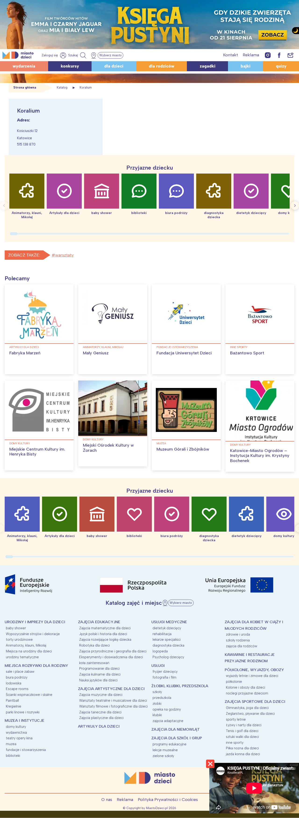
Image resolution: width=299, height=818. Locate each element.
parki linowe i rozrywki (22, 712)
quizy (281, 66)
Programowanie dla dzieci (99, 668)
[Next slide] (295, 205)
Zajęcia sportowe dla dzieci (255, 701)
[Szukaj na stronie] (77, 55)
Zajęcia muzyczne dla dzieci (100, 695)
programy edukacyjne (169, 744)
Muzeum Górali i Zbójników (183, 449)
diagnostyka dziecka (168, 645)
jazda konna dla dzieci (243, 754)
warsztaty (64, 255)
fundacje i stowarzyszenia (177, 347)
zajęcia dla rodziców (241, 646)
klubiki (157, 715)
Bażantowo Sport (247, 353)
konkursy (70, 66)
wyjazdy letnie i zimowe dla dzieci (252, 676)
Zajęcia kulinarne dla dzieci (100, 674)
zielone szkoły (163, 756)
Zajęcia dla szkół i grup (176, 738)
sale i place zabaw (20, 671)
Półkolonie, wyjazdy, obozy (254, 670)
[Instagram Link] (268, 55)
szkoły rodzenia (238, 640)
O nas (106, 799)
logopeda (160, 651)
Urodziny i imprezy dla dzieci (35, 622)
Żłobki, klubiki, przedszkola (179, 686)
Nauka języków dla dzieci (98, 680)
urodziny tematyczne (22, 657)
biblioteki (13, 756)
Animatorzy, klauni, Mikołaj (103, 347)
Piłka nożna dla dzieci (242, 748)
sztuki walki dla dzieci (242, 737)
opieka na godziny (167, 709)
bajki (245, 66)
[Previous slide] (4, 205)
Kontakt (230, 54)
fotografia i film (164, 677)
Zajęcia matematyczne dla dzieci (105, 628)
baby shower (16, 628)
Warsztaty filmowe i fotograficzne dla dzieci (113, 706)
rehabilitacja (162, 634)
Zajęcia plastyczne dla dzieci (101, 718)
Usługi (158, 665)
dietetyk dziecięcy (167, 628)
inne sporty (238, 347)
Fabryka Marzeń (24, 353)
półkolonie (234, 681)
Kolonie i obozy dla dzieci (245, 687)
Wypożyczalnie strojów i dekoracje (33, 634)
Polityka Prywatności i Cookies (168, 799)
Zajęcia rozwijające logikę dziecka (105, 639)
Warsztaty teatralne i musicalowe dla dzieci (113, 700)
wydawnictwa (16, 732)
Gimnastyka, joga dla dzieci (247, 708)
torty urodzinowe (19, 639)
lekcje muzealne (165, 750)
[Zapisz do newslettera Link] (290, 55)
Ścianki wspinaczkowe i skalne (29, 695)
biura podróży (16, 677)
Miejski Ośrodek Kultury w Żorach (108, 448)
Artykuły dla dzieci (24, 347)
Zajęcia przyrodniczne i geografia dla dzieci (112, 651)
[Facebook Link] (279, 55)
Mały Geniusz (96, 353)
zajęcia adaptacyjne (168, 721)
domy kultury (19, 443)
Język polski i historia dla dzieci (103, 634)
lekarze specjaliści (167, 639)
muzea (161, 443)
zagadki (207, 66)
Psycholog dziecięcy (168, 657)
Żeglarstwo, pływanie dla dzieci (250, 713)
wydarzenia (24, 66)
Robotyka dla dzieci (94, 645)
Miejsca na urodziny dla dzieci (29, 651)
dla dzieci (113, 66)
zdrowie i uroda (238, 634)
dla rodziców (161, 66)
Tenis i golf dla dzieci (242, 731)
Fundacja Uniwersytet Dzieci (184, 353)
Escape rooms (17, 689)
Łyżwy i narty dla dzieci (243, 725)
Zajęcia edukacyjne (99, 622)
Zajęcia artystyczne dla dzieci (111, 688)
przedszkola (162, 698)
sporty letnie (236, 719)
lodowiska (13, 683)
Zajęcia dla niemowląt (175, 729)
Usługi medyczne (169, 622)
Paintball (12, 700)
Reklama (251, 54)
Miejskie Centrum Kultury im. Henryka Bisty (37, 452)
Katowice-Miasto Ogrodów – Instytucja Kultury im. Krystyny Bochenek (259, 455)
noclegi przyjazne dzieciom (247, 693)
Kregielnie (13, 706)
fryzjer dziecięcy (165, 671)
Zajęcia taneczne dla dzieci (100, 712)
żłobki (157, 703)
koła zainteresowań (94, 663)
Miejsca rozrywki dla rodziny (36, 665)
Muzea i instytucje (24, 720)
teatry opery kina (19, 738)
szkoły (157, 692)
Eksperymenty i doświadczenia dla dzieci (111, 657)
